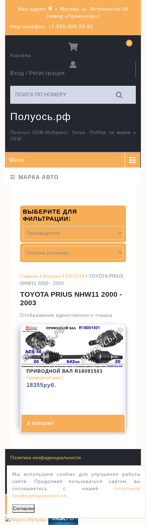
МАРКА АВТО (38, 177)
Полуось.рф (40, 116)
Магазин (51, 276)
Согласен (23, 508)
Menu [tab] (16, 160)
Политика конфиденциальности (45, 457)
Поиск (119, 95)
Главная (29, 276)
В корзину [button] (40, 423)
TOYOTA (75, 276)
